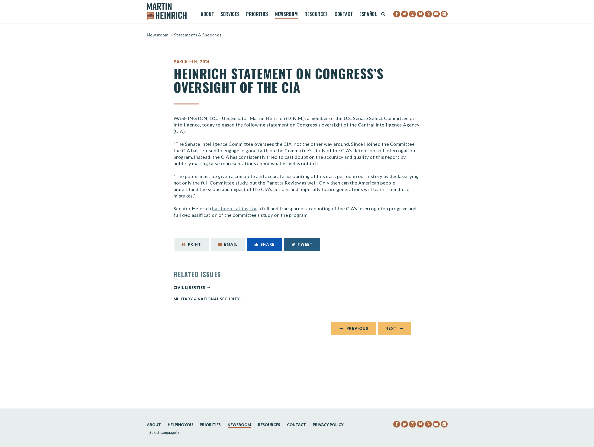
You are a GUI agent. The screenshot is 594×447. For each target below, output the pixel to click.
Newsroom (286, 14)
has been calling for (234, 208)
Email (231, 244)
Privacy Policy (328, 424)
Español (368, 14)
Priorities (257, 14)
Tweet (305, 244)
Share (268, 244)
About (207, 14)
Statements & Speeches (198, 34)
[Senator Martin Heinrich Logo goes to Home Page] (170, 11)
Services (230, 14)
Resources (316, 14)
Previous (357, 328)
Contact (344, 14)
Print (194, 244)
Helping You (180, 424)
